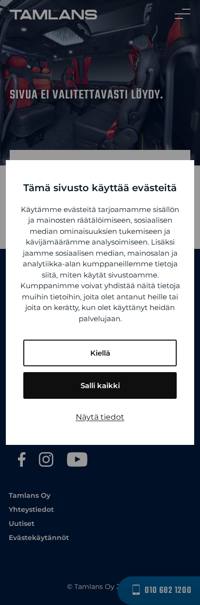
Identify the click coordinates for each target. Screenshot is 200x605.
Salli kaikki (100, 385)
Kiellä (100, 353)
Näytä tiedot (100, 417)
